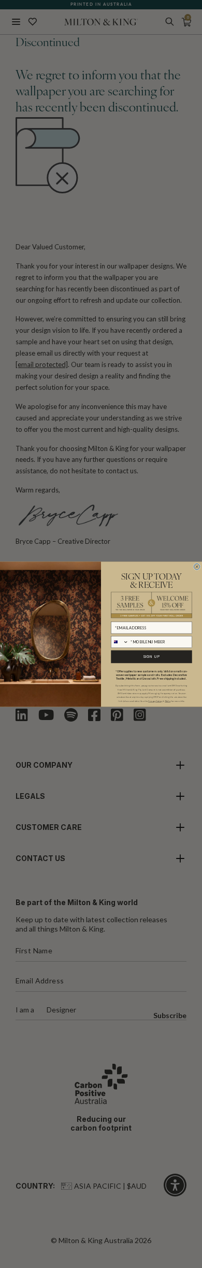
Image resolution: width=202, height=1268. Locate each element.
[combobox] (119, 641)
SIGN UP (152, 656)
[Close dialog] (196, 566)
